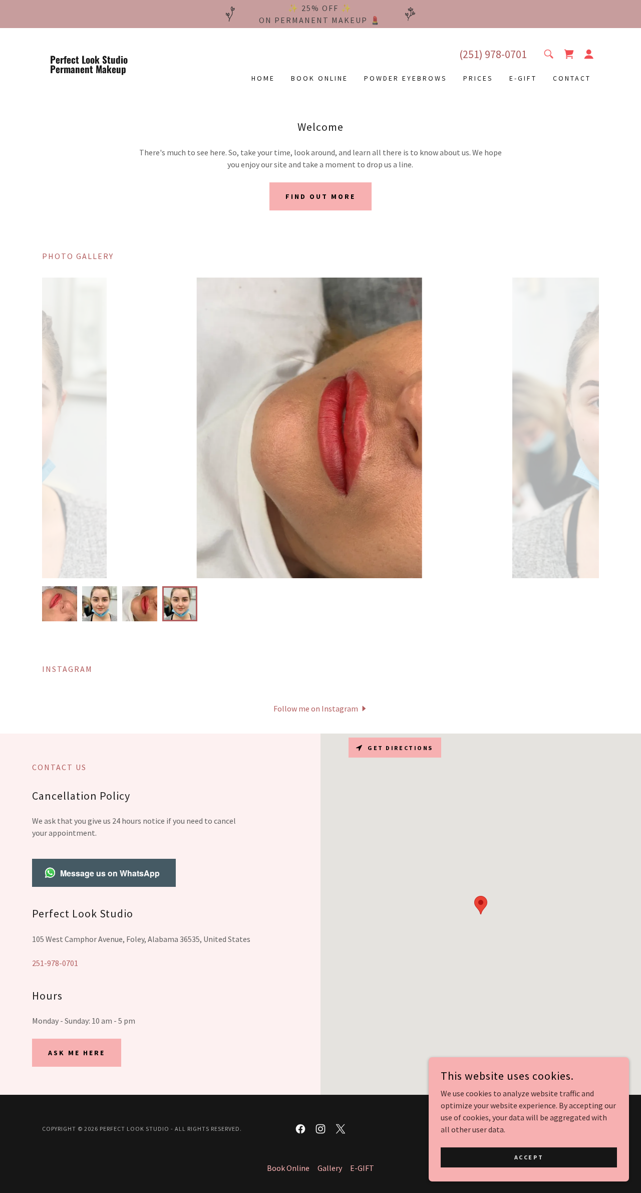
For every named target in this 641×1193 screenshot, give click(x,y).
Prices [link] (478, 78)
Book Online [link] (319, 78)
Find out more (320, 196)
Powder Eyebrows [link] (405, 78)
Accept (528, 1157)
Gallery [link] (329, 1168)
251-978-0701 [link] (55, 963)
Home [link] (263, 78)
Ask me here (76, 1052)
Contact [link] (572, 78)
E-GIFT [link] (523, 78)
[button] (589, 54)
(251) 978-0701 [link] (493, 54)
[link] (111, 70)
